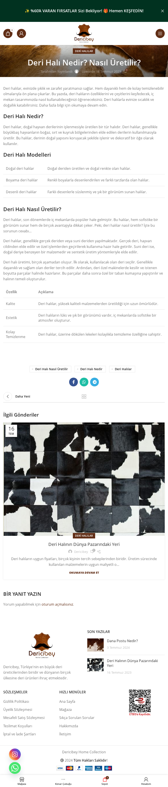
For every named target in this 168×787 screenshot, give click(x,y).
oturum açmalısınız (57, 604)
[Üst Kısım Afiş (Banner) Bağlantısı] (77, 11)
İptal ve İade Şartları (19, 734)
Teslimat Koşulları (17, 726)
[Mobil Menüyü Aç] (160, 33)
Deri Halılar (84, 51)
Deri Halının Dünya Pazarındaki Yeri (84, 544)
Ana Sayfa (67, 701)
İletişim (65, 734)
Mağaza (65, 709)
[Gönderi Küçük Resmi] (95, 645)
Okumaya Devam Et (84, 572)
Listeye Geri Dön (84, 396)
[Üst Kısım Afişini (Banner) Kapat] (162, 11)
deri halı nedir (91, 369)
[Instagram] (15, 754)
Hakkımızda (68, 726)
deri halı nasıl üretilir (51, 369)
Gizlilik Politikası (16, 701)
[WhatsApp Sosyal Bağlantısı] (84, 382)
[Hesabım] (21, 33)
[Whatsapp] (15, 768)
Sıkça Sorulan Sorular (76, 717)
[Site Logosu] (84, 33)
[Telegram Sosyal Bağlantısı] (94, 382)
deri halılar (123, 369)
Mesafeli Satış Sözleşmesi (24, 717)
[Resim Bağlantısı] (42, 645)
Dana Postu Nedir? (122, 640)
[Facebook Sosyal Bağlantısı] (73, 382)
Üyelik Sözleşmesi (17, 709)
